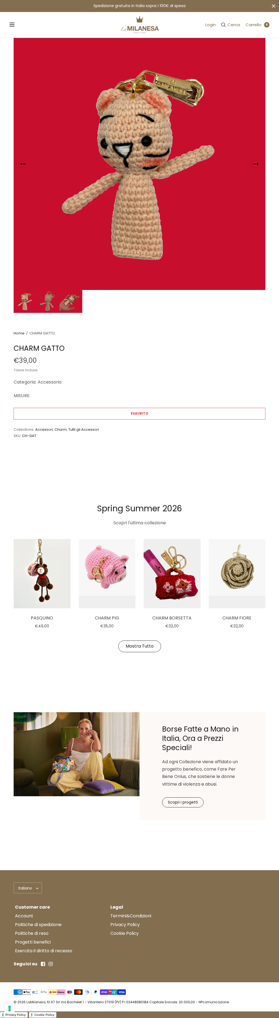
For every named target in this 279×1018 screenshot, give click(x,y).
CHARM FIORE (236, 618)
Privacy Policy (125, 924)
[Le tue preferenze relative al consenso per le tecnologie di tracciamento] (9, 1008)
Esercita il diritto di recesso (43, 951)
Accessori (44, 429)
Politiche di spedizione (38, 924)
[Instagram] (50, 964)
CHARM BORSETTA (172, 618)
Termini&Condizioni (130, 916)
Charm (60, 429)
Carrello (253, 25)
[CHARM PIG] (107, 573)
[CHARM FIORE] (237, 573)
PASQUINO (42, 618)
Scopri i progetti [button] (183, 802)
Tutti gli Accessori (83, 429)
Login (210, 25)
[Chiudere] (273, 6)
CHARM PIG (107, 618)
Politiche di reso (31, 933)
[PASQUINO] (42, 573)
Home (19, 333)
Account (24, 916)
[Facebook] (43, 964)
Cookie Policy (124, 933)
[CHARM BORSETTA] (172, 573)
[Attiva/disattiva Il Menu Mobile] (16, 25)
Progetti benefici (33, 942)
